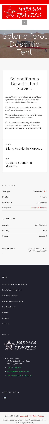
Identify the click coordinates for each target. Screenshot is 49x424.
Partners (5, 318)
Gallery (5, 312)
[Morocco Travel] (24, 12)
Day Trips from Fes (9, 307)
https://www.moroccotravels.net (19, 375)
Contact (5, 324)
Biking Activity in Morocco (23, 148)
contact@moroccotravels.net (18, 371)
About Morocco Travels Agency (14, 284)
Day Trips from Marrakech (12, 301)
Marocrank (24, 416)
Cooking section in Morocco (18, 164)
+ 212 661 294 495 (14, 368)
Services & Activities (39, 208)
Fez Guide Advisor (37, 416)
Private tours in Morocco (11, 290)
